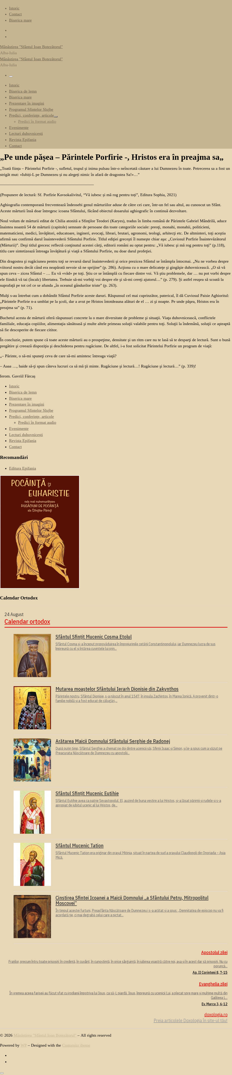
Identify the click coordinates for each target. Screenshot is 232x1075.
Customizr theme (76, 1045)
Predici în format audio (37, 422)
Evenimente (19, 428)
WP (24, 1045)
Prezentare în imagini (26, 404)
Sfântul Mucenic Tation (80, 845)
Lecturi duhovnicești (26, 434)
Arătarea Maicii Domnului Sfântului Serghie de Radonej (113, 741)
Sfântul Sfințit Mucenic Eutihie (87, 793)
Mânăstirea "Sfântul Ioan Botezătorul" (45, 1035)
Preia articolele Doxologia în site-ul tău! (190, 1020)
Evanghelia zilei (213, 984)
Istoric (14, 386)
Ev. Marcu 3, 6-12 (214, 1004)
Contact (15, 446)
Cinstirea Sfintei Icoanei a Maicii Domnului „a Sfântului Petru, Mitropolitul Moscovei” (132, 900)
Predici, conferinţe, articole (31, 416)
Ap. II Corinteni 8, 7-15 (210, 972)
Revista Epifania (22, 440)
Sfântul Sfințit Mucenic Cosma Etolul (94, 636)
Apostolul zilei (214, 952)
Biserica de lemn (23, 392)
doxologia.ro (215, 1015)
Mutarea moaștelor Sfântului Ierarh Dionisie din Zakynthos (117, 689)
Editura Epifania (22, 468)
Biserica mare (20, 398)
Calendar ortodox (27, 622)
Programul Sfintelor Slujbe (31, 410)
